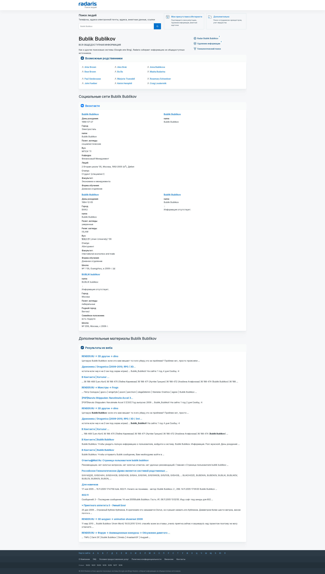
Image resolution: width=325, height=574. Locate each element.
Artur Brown (90, 67)
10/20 (99, 565)
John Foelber (91, 83)
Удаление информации (208, 43)
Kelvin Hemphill (124, 83)
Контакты (180, 559)
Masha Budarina (157, 71)
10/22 (88, 565)
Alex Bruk (122, 67)
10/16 (120, 565)
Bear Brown (90, 71)
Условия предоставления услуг (114, 559)
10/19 (104, 565)
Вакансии (169, 559)
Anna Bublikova (157, 67)
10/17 (115, 565)
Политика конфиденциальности (146, 559)
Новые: (81, 565)
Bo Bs (120, 71)
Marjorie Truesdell (126, 78)
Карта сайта (84, 553)
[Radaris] (88, 4)
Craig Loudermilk (158, 83)
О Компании (84, 559)
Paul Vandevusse (93, 78)
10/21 (93, 565)
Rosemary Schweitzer (160, 78)
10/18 (110, 565)
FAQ (94, 559)
